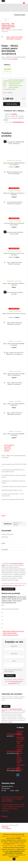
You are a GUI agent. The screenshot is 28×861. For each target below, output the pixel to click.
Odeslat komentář (8, 589)
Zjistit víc (5, 816)
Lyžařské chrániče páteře (8, 26)
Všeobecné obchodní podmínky (20, 732)
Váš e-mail (14, 653)
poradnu (14, 114)
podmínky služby (17, 585)
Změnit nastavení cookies (19, 769)
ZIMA (13, 23)
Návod (3, 515)
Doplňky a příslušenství (8, 25)
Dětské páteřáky (6, 28)
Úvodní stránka (6, 23)
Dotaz (14, 661)
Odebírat (6, 706)
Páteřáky (5, 633)
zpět (5, 19)
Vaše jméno (14, 646)
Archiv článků (21, 765)
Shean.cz (8, 828)
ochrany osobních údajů (7, 585)
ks (24, 98)
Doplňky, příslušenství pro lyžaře (15, 631)
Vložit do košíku (11, 104)
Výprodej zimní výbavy (12, 635)
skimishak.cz (5, 826)
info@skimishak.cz (18, 122)
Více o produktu (13, 59)
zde (17, 580)
